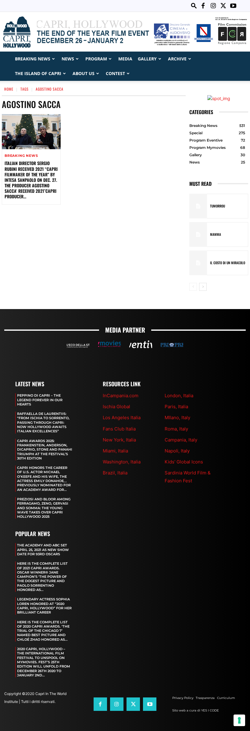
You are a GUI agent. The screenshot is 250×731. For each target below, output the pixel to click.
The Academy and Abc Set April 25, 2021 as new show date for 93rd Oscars (43, 549)
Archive (177, 59)
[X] (223, 6)
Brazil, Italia (115, 473)
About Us (84, 73)
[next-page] (203, 287)
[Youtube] (233, 6)
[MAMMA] (198, 234)
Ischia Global (116, 406)
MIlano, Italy (177, 417)
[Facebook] (203, 6)
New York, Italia (119, 440)
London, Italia (179, 395)
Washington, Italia (122, 462)
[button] (193, 5)
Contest (115, 73)
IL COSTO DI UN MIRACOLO (227, 262)
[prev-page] (193, 287)
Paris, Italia (176, 406)
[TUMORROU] (198, 206)
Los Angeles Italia (122, 417)
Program (96, 59)
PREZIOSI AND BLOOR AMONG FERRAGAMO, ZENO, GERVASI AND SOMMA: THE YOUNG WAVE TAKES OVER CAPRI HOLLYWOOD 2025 (43, 508)
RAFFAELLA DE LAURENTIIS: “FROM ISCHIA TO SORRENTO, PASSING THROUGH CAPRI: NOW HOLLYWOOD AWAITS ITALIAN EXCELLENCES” (43, 422)
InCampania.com (120, 395)
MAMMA (215, 234)
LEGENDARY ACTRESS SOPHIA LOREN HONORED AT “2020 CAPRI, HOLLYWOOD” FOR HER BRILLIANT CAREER (44, 605)
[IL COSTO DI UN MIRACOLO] (198, 262)
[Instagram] (213, 6)
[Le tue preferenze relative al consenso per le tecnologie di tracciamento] (239, 720)
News (68, 59)
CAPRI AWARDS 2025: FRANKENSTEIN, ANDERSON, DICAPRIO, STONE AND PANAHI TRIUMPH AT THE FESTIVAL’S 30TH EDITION (44, 449)
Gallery (147, 59)
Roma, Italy (176, 429)
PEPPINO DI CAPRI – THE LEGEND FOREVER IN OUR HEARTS (39, 399)
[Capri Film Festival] (125, 32)
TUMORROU (217, 205)
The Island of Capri (38, 73)
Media (125, 59)
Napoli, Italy (177, 451)
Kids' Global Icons (184, 462)
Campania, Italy (181, 440)
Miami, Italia (115, 451)
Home (8, 89)
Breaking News (32, 59)
